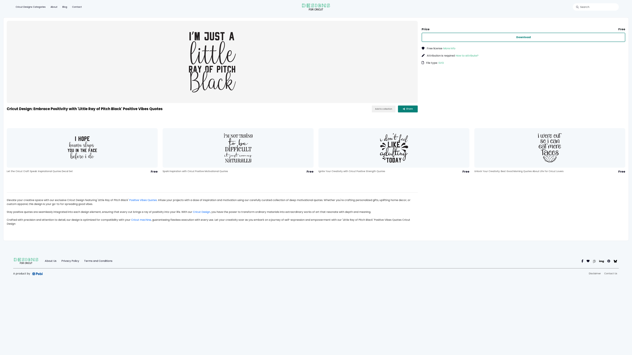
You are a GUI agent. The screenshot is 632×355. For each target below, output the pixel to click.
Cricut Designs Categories (31, 7)
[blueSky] (615, 261)
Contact (77, 7)
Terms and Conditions (98, 261)
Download (523, 37)
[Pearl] (594, 261)
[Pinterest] (609, 261)
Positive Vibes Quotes (143, 200)
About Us (50, 261)
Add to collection (383, 108)
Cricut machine (141, 220)
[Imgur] (601, 261)
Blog (64, 7)
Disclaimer (595, 273)
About (54, 7)
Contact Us (610, 273)
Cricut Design (201, 212)
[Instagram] (588, 261)
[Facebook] (582, 261)
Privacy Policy (70, 261)
